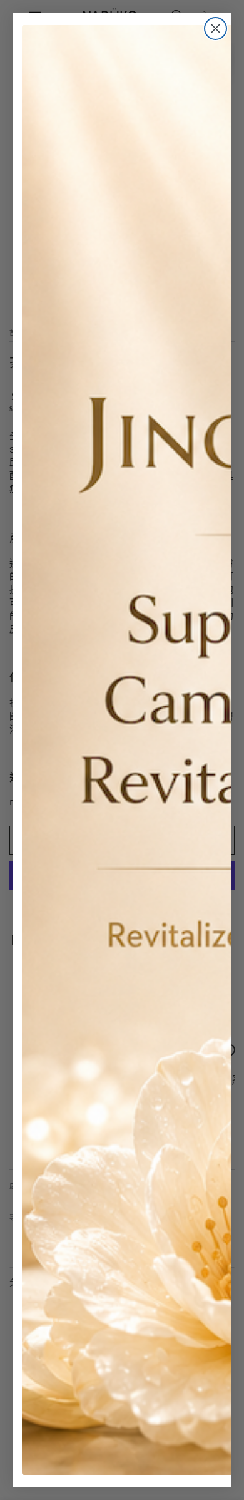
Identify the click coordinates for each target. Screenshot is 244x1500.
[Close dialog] (215, 28)
